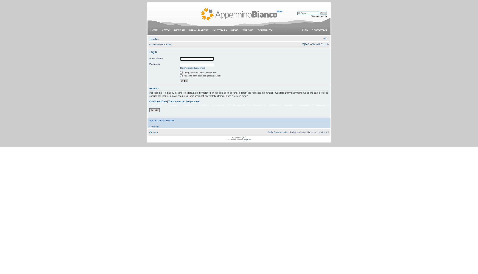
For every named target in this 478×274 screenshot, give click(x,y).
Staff (270, 132)
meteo (166, 30)
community (265, 30)
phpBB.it (247, 140)
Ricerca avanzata (319, 16)
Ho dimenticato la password (192, 68)
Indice (156, 39)
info (305, 30)
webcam (179, 30)
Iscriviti (316, 44)
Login (326, 44)
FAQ (307, 44)
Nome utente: (156, 58)
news (234, 30)
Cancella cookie (281, 132)
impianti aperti (199, 30)
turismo (248, 30)
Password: (154, 64)
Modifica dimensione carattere (326, 38)
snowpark (220, 30)
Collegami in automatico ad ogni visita (200, 72)
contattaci (319, 30)
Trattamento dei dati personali (184, 101)
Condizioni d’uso (158, 101)
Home (154, 30)
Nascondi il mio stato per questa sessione (202, 76)
